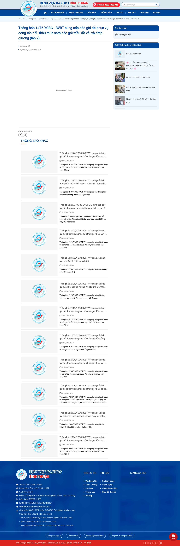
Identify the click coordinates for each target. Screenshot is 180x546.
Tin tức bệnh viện (109, 488)
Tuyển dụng (107, 485)
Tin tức (119, 13)
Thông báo (106, 13)
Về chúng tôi (57, 13)
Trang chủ (21, 19)
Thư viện (144, 13)
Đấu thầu (42, 19)
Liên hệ (156, 13)
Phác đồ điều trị (109, 492)
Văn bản (92, 13)
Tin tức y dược (108, 481)
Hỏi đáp (132, 13)
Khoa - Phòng (76, 13)
